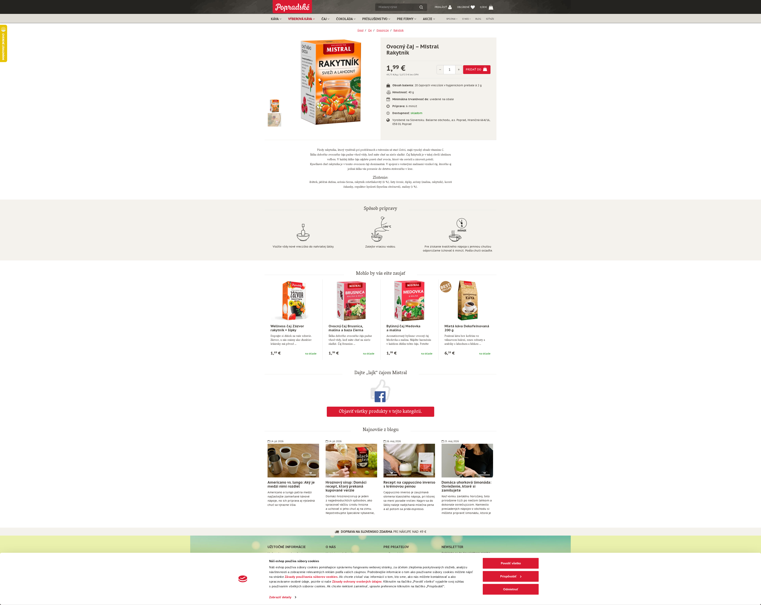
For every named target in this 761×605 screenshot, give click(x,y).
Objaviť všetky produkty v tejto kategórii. (380, 411)
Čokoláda (345, 19)
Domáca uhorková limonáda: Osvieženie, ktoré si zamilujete (466, 486)
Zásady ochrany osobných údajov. (357, 581)
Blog (478, 18)
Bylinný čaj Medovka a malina (403, 328)
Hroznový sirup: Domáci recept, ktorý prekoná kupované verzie (346, 486)
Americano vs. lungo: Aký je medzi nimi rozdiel (291, 484)
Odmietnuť (510, 589)
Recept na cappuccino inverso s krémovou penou (409, 484)
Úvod (360, 30)
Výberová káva (300, 19)
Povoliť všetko (511, 563)
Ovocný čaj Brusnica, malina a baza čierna (346, 328)
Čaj (324, 19)
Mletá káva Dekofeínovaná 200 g (467, 328)
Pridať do (474, 69)
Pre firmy (405, 19)
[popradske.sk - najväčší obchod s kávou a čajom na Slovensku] (292, 5)
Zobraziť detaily (280, 597)
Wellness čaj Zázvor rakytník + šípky (287, 328)
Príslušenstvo (375, 19)
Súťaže (490, 18)
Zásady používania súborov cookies (311, 576)
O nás (465, 18)
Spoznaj (451, 18)
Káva (275, 19)
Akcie (428, 19)
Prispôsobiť (508, 576)
